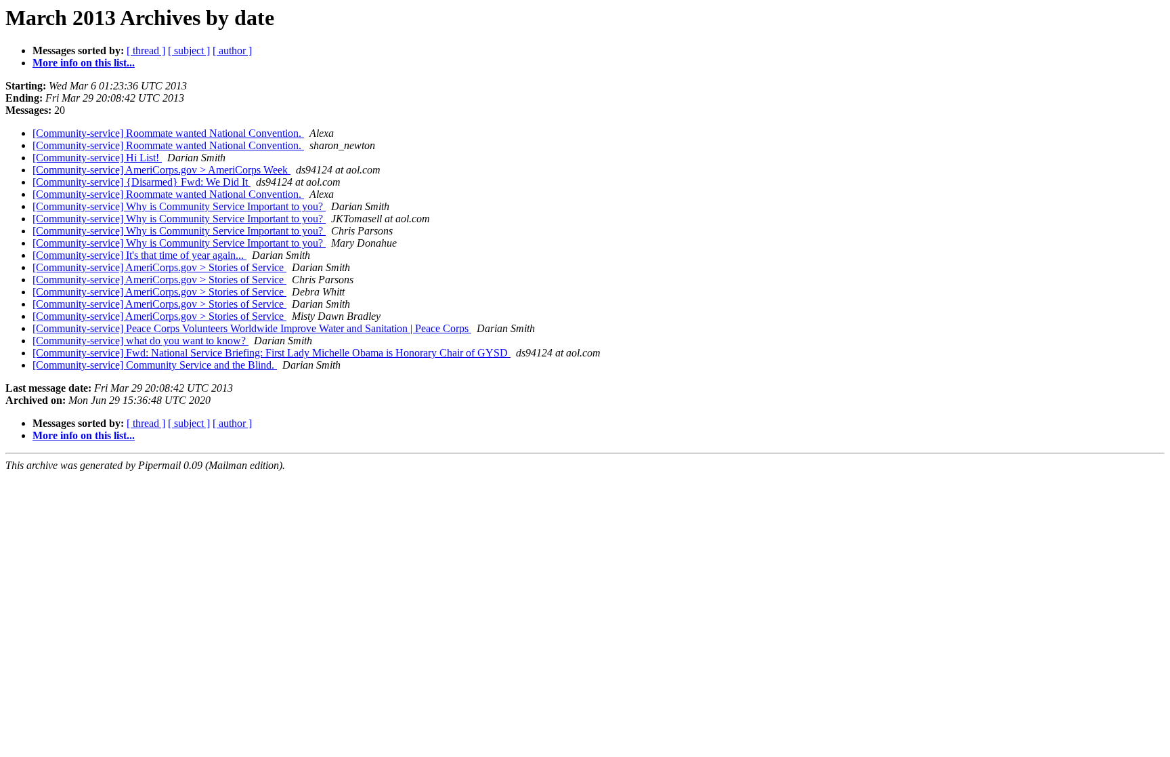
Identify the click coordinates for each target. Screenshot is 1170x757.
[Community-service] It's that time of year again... (139, 255)
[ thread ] (146, 50)
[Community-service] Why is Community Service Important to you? (179, 206)
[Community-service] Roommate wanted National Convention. (168, 133)
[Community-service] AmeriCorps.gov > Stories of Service (159, 267)
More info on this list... (83, 62)
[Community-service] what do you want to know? (140, 340)
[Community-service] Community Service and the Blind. (154, 365)
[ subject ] (189, 50)
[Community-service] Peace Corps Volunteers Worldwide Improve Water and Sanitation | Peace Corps (251, 328)
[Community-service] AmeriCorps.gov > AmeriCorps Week (161, 170)
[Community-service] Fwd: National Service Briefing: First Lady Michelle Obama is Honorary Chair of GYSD (271, 353)
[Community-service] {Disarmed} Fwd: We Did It (141, 182)
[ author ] (232, 50)
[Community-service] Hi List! (97, 157)
